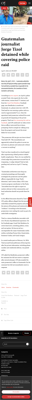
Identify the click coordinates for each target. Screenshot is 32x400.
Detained (16, 296)
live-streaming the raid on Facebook (15, 121)
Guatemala (16, 287)
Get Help (22, 3)
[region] (16, 388)
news (11, 95)
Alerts (4, 8)
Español (3, 303)
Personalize (16, 392)
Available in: (4, 301)
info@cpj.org (4, 375)
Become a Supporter (13, 333)
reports (16, 95)
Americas (8, 287)
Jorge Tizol (24, 296)
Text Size (6, 315)
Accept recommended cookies (16, 396)
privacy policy (10, 387)
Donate (26, 333)
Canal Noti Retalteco (13, 103)
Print (5, 309)
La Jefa (3, 297)
